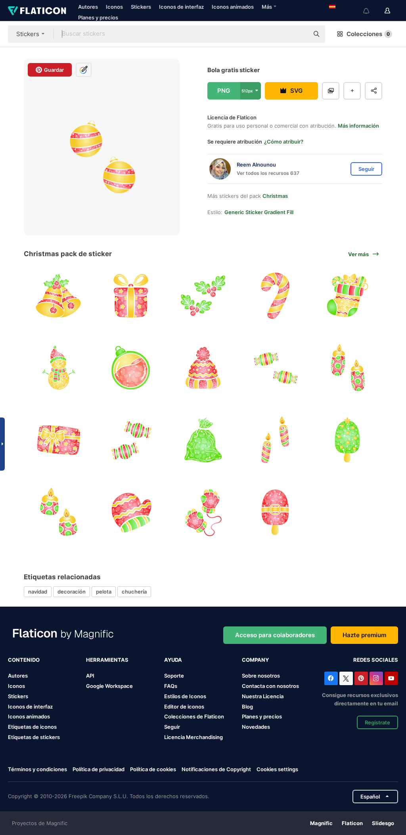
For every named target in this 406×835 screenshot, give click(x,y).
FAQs (170, 686)
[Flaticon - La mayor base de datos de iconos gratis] (37, 10)
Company (255, 660)
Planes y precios (98, 17)
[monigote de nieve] (59, 368)
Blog (247, 706)
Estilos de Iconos (185, 696)
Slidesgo (383, 823)
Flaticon (352, 823)
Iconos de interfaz (181, 7)
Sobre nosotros (261, 675)
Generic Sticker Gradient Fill (258, 212)
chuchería (134, 591)
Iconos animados (233, 7)
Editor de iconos (184, 706)
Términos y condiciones (37, 769)
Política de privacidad (98, 769)
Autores (88, 7)
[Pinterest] (361, 678)
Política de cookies (153, 769)
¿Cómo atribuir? (283, 141)
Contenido (24, 660)
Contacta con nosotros (270, 686)
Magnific (321, 823)
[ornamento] (131, 368)
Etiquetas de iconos (32, 727)
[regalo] (131, 296)
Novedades (256, 727)
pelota (103, 591)
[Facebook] (331, 678)
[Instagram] (376, 678)
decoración (71, 591)
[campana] (59, 296)
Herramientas (107, 660)
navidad (37, 591)
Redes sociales (375, 660)
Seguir (172, 727)
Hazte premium (364, 635)
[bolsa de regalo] (203, 440)
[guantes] (131, 512)
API (90, 675)
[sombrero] (203, 368)
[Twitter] (346, 678)
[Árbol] (347, 440)
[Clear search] (299, 34)
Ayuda (173, 660)
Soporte (174, 675)
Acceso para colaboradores (275, 635)
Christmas (275, 196)
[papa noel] (275, 512)
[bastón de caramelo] (275, 296)
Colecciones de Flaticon (194, 716)
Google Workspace (109, 686)
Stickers (141, 7)
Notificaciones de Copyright (216, 769)
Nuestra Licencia (262, 696)
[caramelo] (275, 368)
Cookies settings (277, 769)
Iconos (114, 7)
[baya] (203, 296)
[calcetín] (347, 296)
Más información (358, 126)
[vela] (347, 368)
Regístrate (377, 722)
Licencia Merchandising (193, 737)
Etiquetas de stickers (34, 737)
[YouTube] (391, 678)
